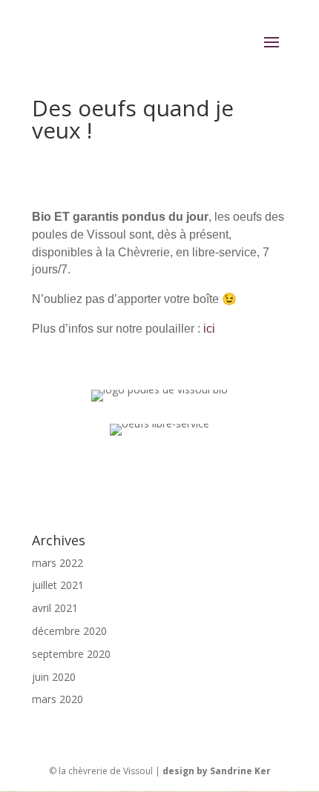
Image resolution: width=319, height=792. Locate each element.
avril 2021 (55, 608)
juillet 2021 (58, 585)
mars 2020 (57, 699)
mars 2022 (57, 563)
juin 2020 (54, 677)
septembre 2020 (71, 654)
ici (207, 328)
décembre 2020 (69, 631)
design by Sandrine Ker (216, 771)
